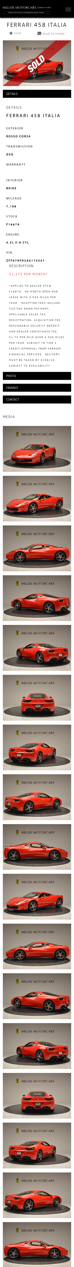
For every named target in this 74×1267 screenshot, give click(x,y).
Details (12, 94)
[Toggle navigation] (67, 9)
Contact (12, 399)
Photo (11, 376)
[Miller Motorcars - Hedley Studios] (27, 9)
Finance (12, 388)
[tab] (37, 94)
